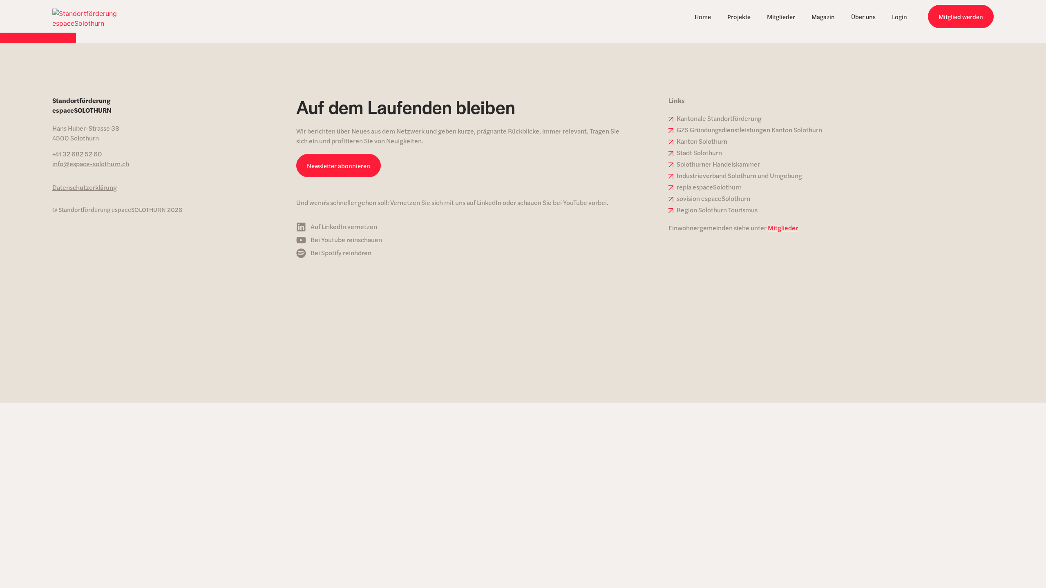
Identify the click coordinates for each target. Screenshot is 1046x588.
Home (703, 16)
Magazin (823, 16)
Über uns (863, 16)
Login (899, 16)
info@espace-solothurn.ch (90, 163)
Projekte (739, 16)
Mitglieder (781, 16)
